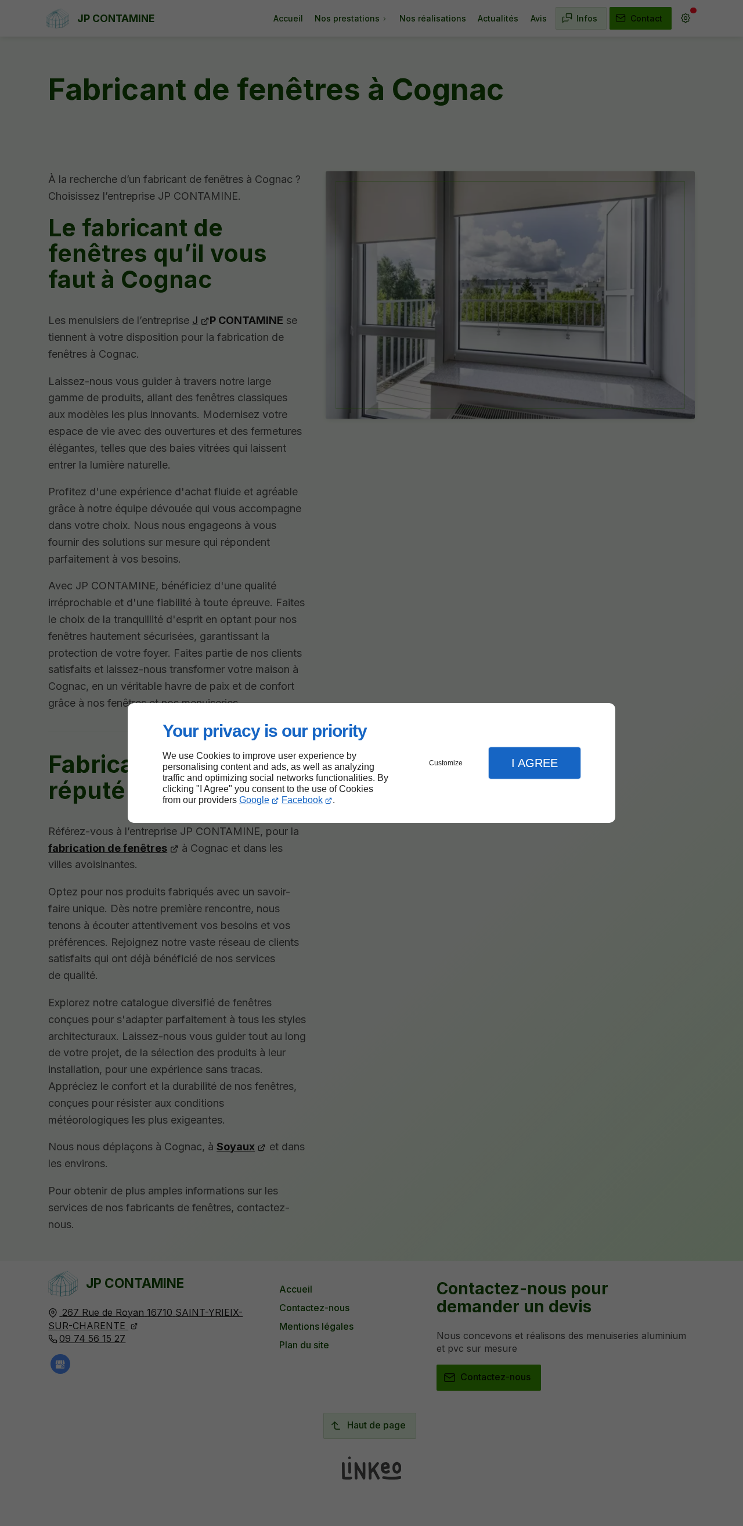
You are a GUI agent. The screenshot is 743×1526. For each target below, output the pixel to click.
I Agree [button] (534, 763)
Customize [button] (446, 763)
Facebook (302, 800)
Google (254, 800)
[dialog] (371, 763)
